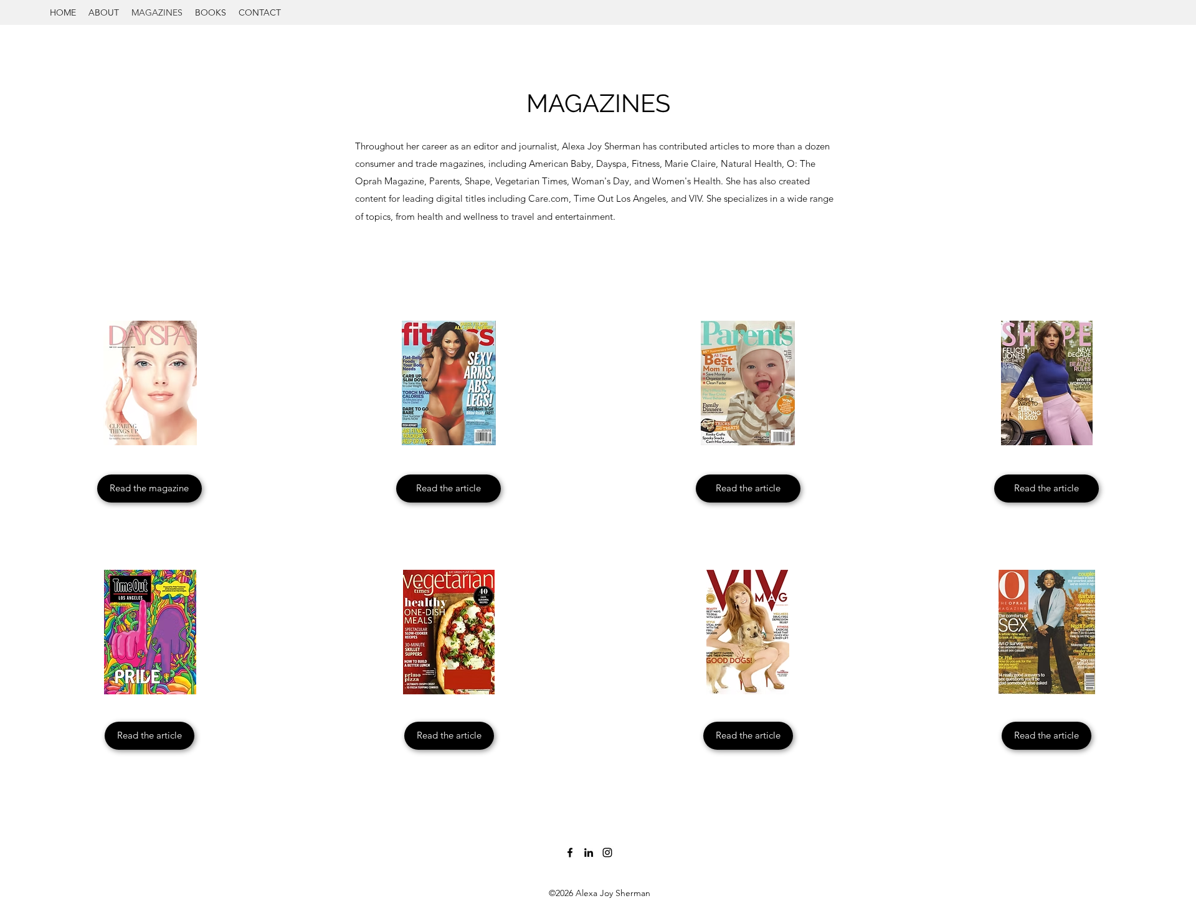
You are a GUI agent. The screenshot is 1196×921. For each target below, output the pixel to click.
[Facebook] (570, 852)
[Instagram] (607, 852)
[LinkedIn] (588, 852)
